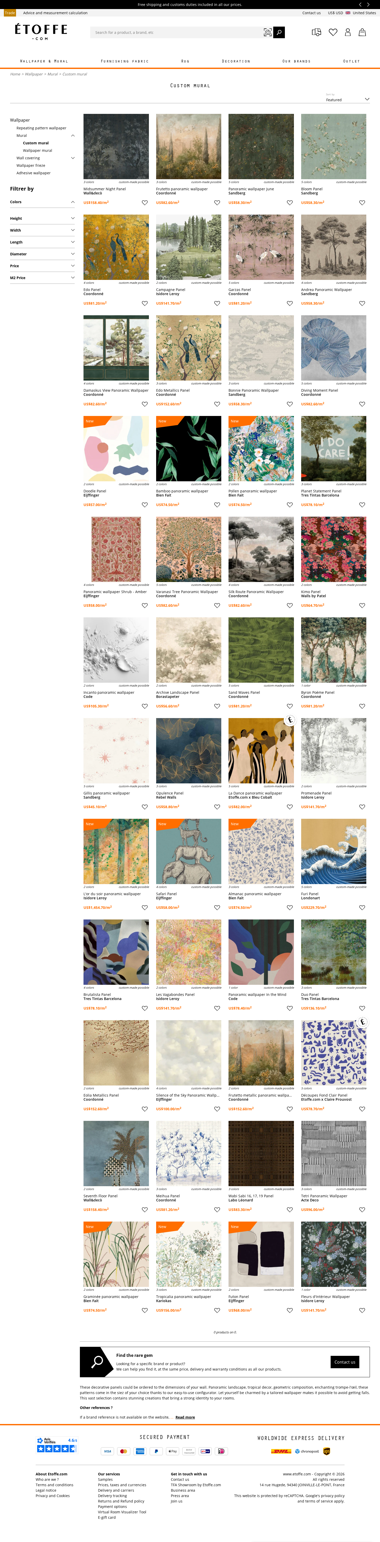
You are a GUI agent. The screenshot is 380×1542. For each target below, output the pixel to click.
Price (14, 265)
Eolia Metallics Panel (101, 1095)
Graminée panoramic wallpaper (111, 1297)
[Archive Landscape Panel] (189, 650)
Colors (15, 201)
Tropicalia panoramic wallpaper (183, 1297)
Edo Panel (92, 290)
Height (16, 218)
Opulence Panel (170, 793)
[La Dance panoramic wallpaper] (261, 750)
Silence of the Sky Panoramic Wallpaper (189, 1095)
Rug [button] (185, 62)
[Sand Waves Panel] (261, 650)
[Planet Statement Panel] (334, 448)
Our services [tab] (109, 1474)
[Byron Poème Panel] (334, 650)
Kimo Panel (311, 592)
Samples (105, 1479)
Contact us (312, 12)
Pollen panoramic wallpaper (253, 491)
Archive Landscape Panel (177, 692)
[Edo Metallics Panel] (189, 348)
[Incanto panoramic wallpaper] (116, 650)
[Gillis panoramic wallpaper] (116, 750)
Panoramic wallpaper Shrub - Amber (115, 592)
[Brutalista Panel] (116, 952)
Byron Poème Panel (318, 692)
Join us (177, 1501)
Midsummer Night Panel (104, 189)
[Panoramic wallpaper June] (261, 146)
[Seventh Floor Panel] (116, 1153)
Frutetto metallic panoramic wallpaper (261, 1095)
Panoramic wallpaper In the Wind (257, 995)
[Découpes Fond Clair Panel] (334, 1052)
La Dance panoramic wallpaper (255, 793)
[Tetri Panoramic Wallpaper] (334, 1153)
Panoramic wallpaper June (251, 189)
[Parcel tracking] (316, 32)
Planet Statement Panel (321, 491)
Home (15, 74)
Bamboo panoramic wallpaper (182, 491)
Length (16, 242)
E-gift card (107, 1517)
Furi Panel (309, 894)
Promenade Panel (316, 793)
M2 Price (17, 277)
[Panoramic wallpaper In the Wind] (261, 952)
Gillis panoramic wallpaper (106, 793)
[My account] (348, 32)
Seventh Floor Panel (100, 1196)
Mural (52, 74)
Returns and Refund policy (121, 1501)
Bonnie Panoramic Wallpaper (254, 390)
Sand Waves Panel (244, 692)
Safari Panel (166, 894)
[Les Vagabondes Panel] (189, 952)
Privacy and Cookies (53, 1495)
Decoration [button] (236, 62)
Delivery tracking (112, 1495)
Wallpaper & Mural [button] (44, 62)
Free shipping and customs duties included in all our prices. (190, 4)
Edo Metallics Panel (173, 390)
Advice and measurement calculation (55, 12)
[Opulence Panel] (189, 750)
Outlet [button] (351, 62)
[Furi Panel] (334, 851)
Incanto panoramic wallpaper (108, 692)
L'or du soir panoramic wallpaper (112, 894)
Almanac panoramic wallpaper (255, 894)
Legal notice (46, 1490)
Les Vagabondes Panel (175, 995)
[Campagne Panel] (189, 247)
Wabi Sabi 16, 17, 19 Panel (251, 1196)
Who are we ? (47, 1479)
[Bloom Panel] (334, 146)
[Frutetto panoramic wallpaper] (189, 146)
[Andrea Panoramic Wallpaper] (334, 247)
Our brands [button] (296, 62)
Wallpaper (34, 74)
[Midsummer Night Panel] (116, 146)
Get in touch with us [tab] (189, 1474)
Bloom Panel (312, 189)
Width (15, 230)
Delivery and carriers (116, 1490)
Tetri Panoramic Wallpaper (324, 1196)
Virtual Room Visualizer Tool (122, 1511)
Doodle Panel (94, 491)
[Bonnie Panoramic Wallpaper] (261, 348)
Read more (185, 1417)
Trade (10, 12)
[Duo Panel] (334, 952)
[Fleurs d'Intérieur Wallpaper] (334, 1254)
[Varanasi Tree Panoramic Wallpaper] (189, 549)
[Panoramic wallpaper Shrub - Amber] (116, 549)
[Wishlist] (333, 32)
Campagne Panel (170, 290)
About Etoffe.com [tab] (51, 1474)
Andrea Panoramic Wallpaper (326, 290)
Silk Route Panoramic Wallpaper (256, 592)
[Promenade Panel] (334, 750)
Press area (180, 1495)
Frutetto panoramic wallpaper (182, 189)
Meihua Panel (168, 1196)
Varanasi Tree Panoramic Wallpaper (187, 592)
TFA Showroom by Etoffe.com (196, 1484)
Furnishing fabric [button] (125, 62)
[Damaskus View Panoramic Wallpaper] (116, 348)
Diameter (18, 253)
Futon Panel (239, 1297)
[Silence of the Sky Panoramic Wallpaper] (189, 1052)
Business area (183, 1490)
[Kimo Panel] (334, 549)
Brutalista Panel (97, 995)
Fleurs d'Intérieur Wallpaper (325, 1297)
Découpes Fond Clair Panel (324, 1095)
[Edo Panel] (116, 247)
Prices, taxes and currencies (122, 1484)
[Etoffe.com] (41, 31)
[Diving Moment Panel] (334, 348)
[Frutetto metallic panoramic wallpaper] (261, 1052)
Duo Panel (310, 995)
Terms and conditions (54, 1484)
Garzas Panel (240, 290)
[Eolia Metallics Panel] (116, 1052)
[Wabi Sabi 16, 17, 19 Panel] (261, 1153)
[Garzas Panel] (261, 247)
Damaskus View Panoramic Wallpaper (116, 390)
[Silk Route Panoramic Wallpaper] (261, 549)
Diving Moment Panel (319, 390)
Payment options (112, 1506)
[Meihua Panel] (189, 1153)
